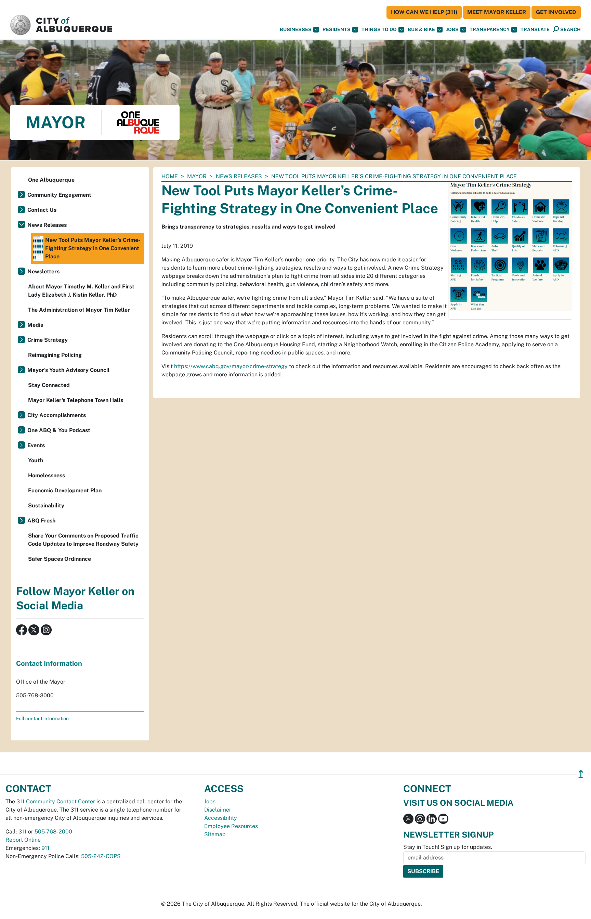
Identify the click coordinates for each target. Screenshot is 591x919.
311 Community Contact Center (55, 801)
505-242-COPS (101, 856)
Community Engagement (59, 195)
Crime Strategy (47, 340)
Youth (35, 460)
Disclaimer (217, 809)
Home (169, 176)
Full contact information (42, 718)
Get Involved (556, 12)
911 (45, 848)
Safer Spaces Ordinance (59, 559)
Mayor (197, 176)
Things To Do (379, 29)
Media (35, 325)
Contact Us (41, 210)
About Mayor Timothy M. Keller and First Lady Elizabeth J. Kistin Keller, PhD (81, 290)
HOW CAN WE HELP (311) (424, 12)
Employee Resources (231, 826)
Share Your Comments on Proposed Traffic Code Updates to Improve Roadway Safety (83, 539)
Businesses (296, 29)
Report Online (23, 840)
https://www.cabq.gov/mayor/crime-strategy (231, 366)
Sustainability (46, 505)
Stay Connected (49, 385)
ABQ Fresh (41, 520)
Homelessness (46, 475)
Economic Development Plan (65, 490)
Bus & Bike (421, 29)
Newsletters (43, 271)
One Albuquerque (51, 180)
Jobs (452, 29)
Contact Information (49, 663)
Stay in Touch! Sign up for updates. (447, 847)
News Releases (239, 176)
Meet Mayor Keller (496, 12)
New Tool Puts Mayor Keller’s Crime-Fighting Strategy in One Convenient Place (92, 248)
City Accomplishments (56, 415)
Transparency (490, 29)
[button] (535, 29)
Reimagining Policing (55, 355)
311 (22, 831)
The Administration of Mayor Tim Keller (79, 310)
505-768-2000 (53, 831)
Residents (337, 29)
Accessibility (220, 818)
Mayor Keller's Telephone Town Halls (75, 400)
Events (36, 445)
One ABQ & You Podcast (58, 430)
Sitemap (215, 834)
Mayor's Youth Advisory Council (68, 370)
